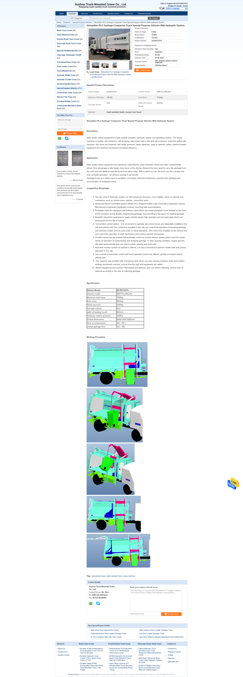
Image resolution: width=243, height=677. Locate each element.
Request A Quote (175, 6)
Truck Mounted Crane (65, 35)
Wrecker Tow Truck (64, 97)
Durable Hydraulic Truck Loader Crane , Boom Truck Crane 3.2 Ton (90, 658)
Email (185, 6)
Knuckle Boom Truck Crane (68, 39)
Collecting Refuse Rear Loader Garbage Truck (108, 634)
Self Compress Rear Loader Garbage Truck (156, 630)
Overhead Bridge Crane (66, 101)
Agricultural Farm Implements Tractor (105, 630)
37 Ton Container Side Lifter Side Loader (106, 637)
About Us (84, 14)
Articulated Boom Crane (66, 62)
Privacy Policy (73, 674)
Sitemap (171, 658)
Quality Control (113, 14)
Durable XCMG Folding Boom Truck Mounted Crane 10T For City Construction (91, 651)
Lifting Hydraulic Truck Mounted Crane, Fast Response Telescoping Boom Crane (150, 652)
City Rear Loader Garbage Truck (151, 634)
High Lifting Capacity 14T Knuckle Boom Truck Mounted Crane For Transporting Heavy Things (121, 667)
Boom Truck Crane (64, 30)
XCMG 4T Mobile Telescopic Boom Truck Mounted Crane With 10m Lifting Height (149, 668)
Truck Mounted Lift (64, 71)
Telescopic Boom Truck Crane (69, 43)
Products (72, 14)
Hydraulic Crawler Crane (67, 80)
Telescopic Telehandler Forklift (69, 55)
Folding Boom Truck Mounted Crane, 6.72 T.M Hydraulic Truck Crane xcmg (120, 651)
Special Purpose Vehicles (82, 22)
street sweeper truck (114, 576)
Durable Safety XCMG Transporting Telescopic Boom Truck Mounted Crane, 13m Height (91, 667)
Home (61, 14)
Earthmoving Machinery (66, 84)
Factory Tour (98, 14)
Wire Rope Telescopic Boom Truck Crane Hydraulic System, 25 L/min (150, 660)
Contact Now (72, 133)
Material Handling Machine (67, 51)
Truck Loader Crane (65, 67)
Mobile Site (174, 662)
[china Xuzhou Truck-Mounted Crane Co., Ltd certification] (63, 165)
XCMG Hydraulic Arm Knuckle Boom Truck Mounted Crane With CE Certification (120, 658)
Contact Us (128, 14)
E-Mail (170, 655)
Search (155, 18)
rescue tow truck (129, 576)
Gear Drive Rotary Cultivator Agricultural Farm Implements (161, 637)
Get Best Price (96, 77)
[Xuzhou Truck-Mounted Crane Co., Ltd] (64, 5)
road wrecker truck (98, 576)
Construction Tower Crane (67, 93)
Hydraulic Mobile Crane (66, 75)
